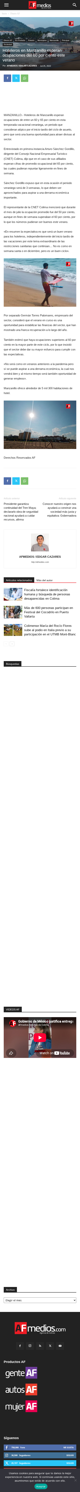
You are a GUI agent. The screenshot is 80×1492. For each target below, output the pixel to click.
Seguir (70, 1455)
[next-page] (12, 644)
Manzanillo (54, 40)
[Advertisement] (40, 940)
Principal (65, 40)
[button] (6, 5)
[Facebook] (7, 78)
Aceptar (41, 1486)
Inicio (4, 13)
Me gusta (68, 1447)
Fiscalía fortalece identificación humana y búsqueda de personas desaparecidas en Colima (47, 594)
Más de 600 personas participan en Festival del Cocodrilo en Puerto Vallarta (48, 612)
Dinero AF (15, 13)
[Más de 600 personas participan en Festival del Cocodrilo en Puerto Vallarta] (13, 612)
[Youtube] (60, 1346)
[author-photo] (40, 551)
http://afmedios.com (40, 562)
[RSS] (40, 1346)
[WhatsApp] (24, 78)
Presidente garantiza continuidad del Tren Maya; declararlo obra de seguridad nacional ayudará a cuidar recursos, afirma (21, 511)
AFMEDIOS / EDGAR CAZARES (22, 66)
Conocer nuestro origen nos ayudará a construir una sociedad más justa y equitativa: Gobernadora (59, 509)
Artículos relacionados (19, 580)
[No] (75, 1480)
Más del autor (44, 580)
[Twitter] (16, 78)
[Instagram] (30, 1346)
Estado (31, 40)
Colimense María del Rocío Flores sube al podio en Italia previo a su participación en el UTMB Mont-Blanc (50, 630)
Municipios (42, 40)
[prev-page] (6, 644)
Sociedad (8, 44)
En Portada (20, 40)
